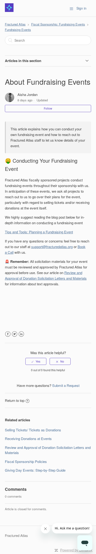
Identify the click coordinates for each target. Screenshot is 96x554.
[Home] (9, 10)
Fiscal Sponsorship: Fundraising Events (58, 24)
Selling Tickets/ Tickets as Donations (33, 429)
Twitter (14, 334)
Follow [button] (48, 108)
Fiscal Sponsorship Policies (26, 461)
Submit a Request (65, 385)
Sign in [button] (81, 8)
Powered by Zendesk (76, 550)
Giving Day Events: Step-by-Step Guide (35, 470)
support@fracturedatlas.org (52, 246)
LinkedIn (21, 334)
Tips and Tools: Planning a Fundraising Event (39, 231)
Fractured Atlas (15, 24)
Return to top (14, 400)
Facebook (8, 334)
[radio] (35, 361)
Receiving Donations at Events (28, 438)
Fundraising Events (18, 29)
